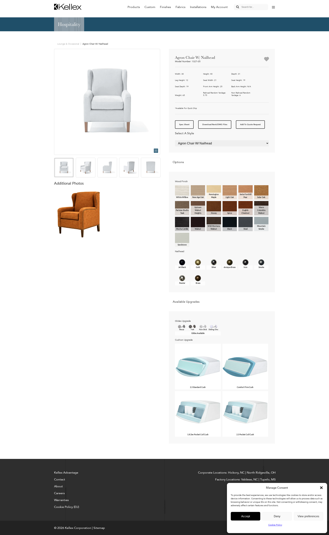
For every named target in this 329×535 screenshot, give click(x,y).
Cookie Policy (275, 524)
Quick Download (156, 150)
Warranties (61, 500)
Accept (245, 516)
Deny (277, 516)
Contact (59, 479)
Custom (150, 7)
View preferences (308, 516)
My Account (219, 7)
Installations (198, 7)
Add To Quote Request (250, 124)
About (58, 486)
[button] (321, 488)
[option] (107, 102)
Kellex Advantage (66, 473)
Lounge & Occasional (68, 44)
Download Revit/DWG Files (214, 124)
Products (134, 7)
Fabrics (180, 7)
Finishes (165, 7)
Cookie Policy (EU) (66, 507)
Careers (59, 493)
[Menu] (273, 7)
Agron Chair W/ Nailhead (95, 44)
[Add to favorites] (266, 59)
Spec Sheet (184, 124)
